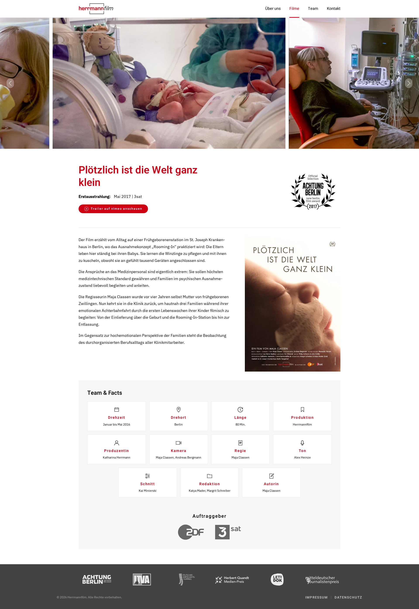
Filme (294, 9)
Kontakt (333, 9)
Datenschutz (348, 597)
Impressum (316, 597)
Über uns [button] (273, 9)
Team (313, 9)
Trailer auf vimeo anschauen (116, 208)
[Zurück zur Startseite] (96, 8)
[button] (10, 83)
